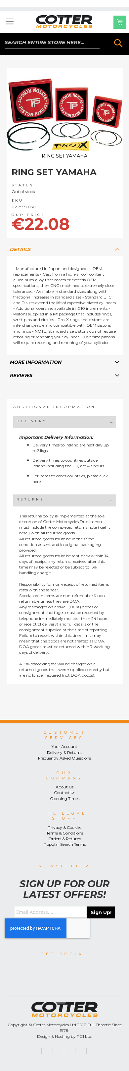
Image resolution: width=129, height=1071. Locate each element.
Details (20, 249)
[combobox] (52, 42)
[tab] (65, 249)
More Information (36, 362)
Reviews (21, 375)
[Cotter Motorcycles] (64, 22)
